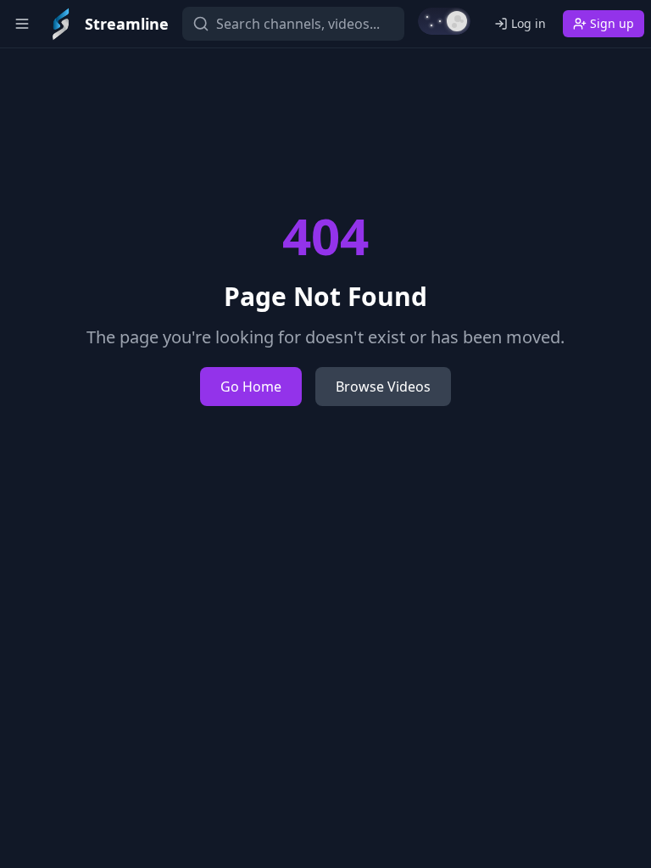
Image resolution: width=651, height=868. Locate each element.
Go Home (250, 386)
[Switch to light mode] (444, 21)
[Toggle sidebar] (22, 23)
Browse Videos (383, 386)
